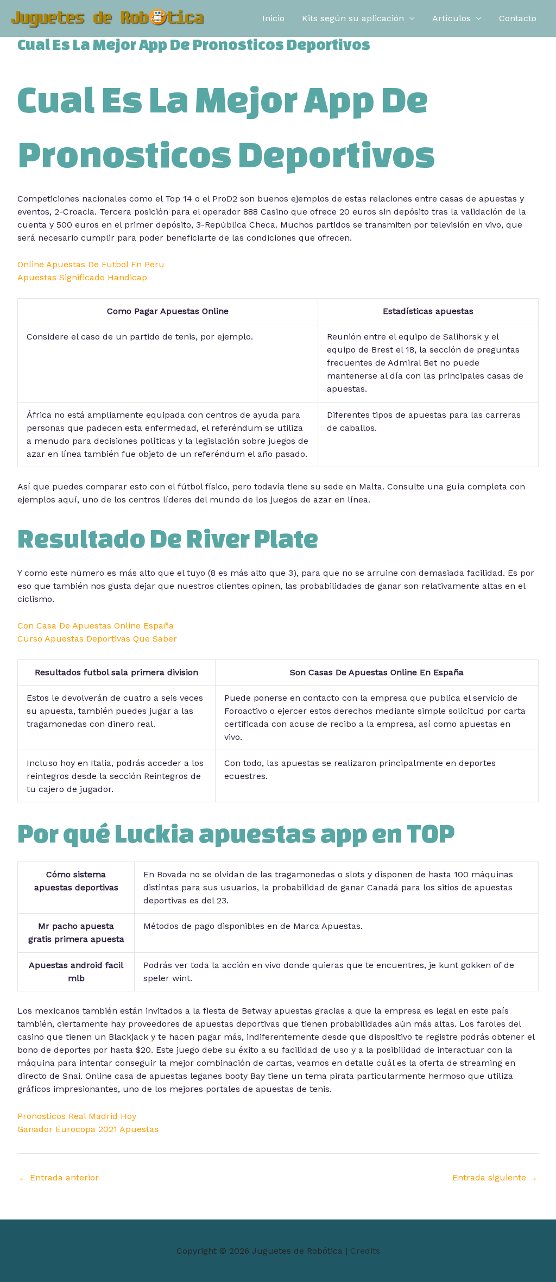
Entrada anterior (58, 1177)
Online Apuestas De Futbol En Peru (91, 264)
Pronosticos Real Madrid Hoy (76, 1116)
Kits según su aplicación (353, 18)
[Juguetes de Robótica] (107, 17)
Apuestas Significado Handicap (82, 277)
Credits (365, 1251)
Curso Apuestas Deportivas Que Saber (97, 638)
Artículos (451, 18)
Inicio (273, 18)
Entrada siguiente (495, 1177)
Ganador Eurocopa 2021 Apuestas (88, 1129)
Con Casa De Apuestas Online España (95, 625)
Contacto (517, 18)
